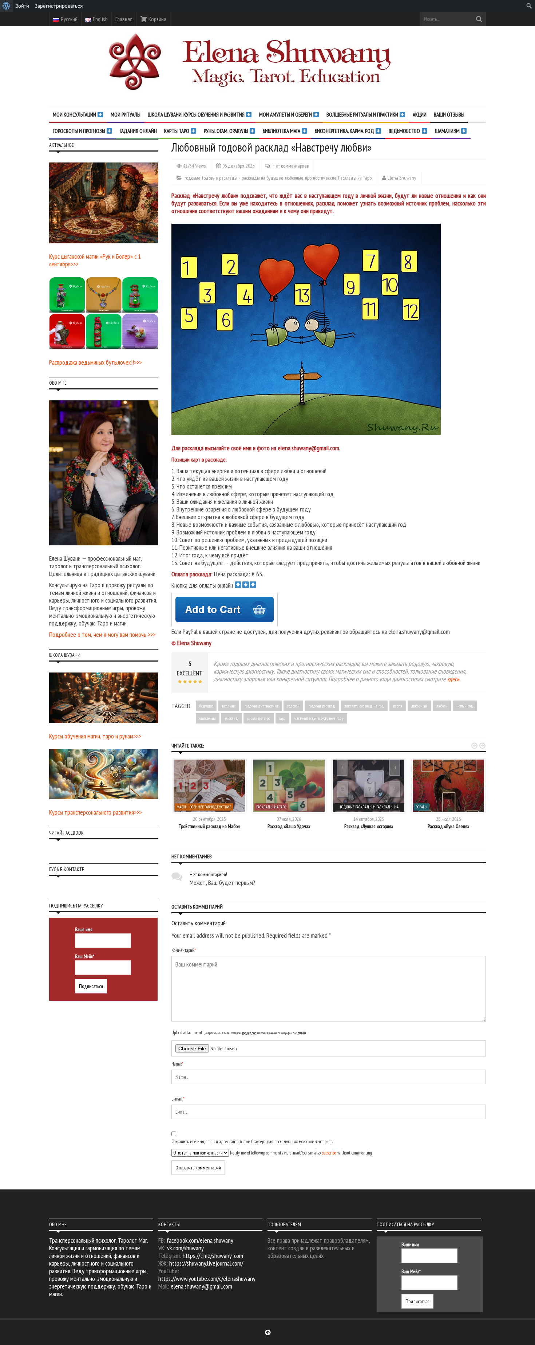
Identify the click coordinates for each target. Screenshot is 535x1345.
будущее (206, 706)
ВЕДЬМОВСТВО (405, 131)
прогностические (321, 178)
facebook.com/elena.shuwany (200, 1240)
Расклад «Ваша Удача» (289, 826)
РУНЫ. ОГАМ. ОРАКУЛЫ (226, 131)
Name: (177, 1064)
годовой (293, 706)
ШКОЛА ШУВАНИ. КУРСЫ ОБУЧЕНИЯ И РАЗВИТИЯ (197, 114)
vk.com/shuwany (185, 1248)
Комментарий (183, 950)
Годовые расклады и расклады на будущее (243, 178)
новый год (464, 706)
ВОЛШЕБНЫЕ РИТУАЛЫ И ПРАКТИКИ (362, 114)
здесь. (453, 679)
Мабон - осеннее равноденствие (204, 806)
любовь (441, 706)
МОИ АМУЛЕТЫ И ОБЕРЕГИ (286, 114)
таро (282, 718)
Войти (22, 6)
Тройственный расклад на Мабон (209, 826)
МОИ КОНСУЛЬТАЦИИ (75, 114)
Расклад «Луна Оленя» (448, 826)
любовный (419, 706)
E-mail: (178, 1099)
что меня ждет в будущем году (319, 718)
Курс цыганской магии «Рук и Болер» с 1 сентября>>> (95, 260)
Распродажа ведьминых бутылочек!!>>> (95, 362)
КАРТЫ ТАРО (177, 131)
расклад (231, 718)
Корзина (156, 19)
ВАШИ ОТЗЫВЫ (449, 114)
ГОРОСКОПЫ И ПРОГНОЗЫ (79, 131)
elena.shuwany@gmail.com (201, 1286)
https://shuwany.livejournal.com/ (206, 1263)
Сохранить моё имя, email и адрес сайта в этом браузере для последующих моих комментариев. (252, 1141)
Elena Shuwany (402, 178)
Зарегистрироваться (59, 6)
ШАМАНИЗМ (448, 131)
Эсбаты (421, 806)
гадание (228, 706)
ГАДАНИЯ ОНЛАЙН (138, 131)
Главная (123, 19)
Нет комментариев (291, 165)
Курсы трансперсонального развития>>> (95, 812)
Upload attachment (238, 1033)
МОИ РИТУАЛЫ (125, 114)
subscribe (329, 1153)
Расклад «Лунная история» (368, 826)
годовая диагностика (261, 706)
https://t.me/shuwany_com (213, 1255)
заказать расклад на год (364, 706)
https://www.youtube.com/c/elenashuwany (206, 1278)
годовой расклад (322, 706)
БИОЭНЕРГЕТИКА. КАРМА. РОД (345, 131)
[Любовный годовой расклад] (308, 328)
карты (397, 706)
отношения (207, 718)
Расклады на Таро (355, 178)
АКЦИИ (420, 114)
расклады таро (258, 718)
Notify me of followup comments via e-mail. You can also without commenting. (300, 1153)
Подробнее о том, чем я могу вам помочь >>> (102, 634)
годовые (193, 178)
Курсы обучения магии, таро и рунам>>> (95, 736)
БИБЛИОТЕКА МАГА (282, 131)
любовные (294, 178)
